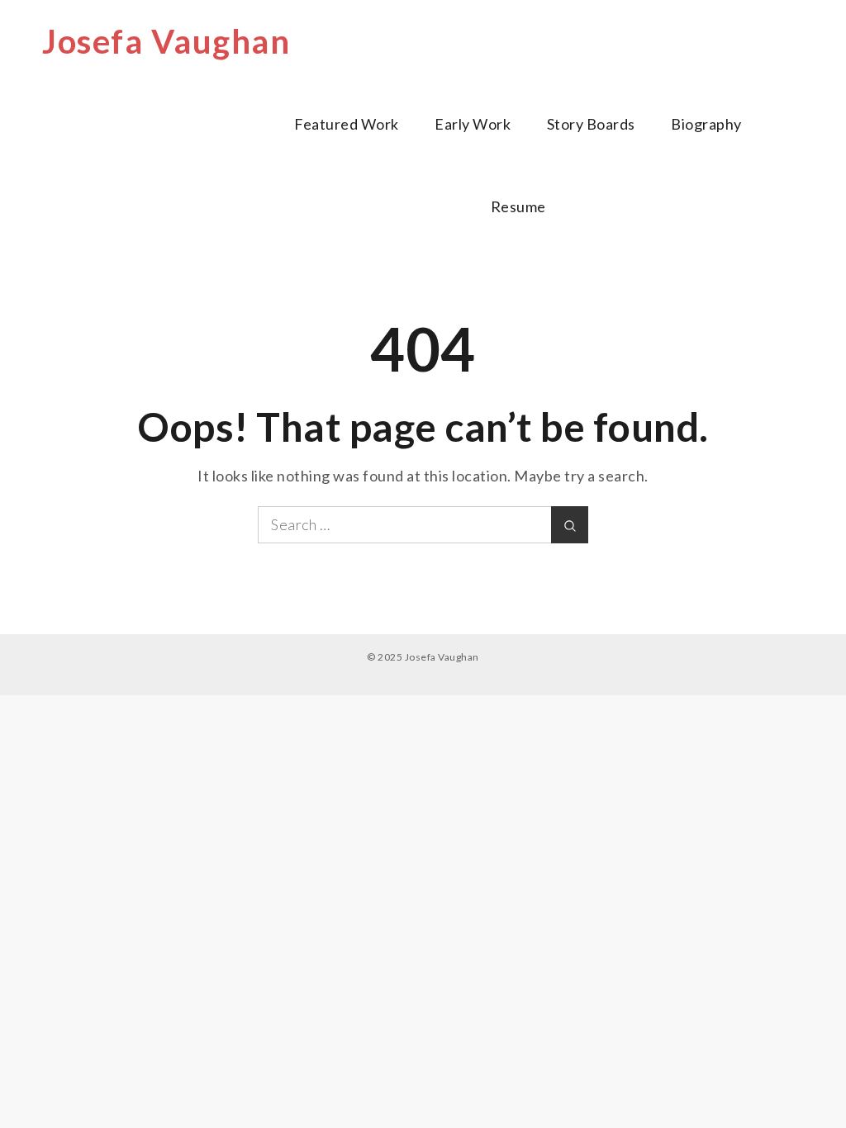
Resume (518, 206)
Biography (706, 124)
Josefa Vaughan (166, 41)
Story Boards (591, 124)
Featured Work (346, 124)
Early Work (473, 124)
